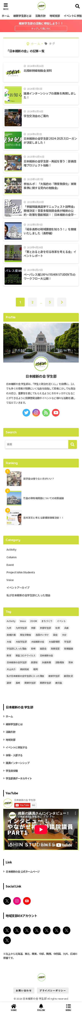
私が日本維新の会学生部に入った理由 (28, 595)
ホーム (6, 16)
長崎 (18, 682)
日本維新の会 (46, 655)
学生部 (67, 641)
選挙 (9, 682)
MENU (68, 1010)
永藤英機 (46, 662)
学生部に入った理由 (17, 648)
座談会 (43, 648)
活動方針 (40, 16)
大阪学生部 (21, 641)
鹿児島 (58, 682)
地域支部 (55, 16)
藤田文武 (68, 675)
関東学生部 (29, 682)
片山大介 (11, 669)
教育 (9, 655)
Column (11, 557)
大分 (64, 634)
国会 (55, 634)
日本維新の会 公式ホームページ (23, 871)
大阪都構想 (54, 641)
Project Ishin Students (20, 572)
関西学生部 (45, 682)
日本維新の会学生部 (17, 662)
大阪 (9, 641)
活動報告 (59, 662)
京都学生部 (45, 627)
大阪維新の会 (37, 641)
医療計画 (11, 634)
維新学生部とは (22, 16)
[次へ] (61, 302)
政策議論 (68, 648)
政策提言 (55, 648)
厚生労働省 (25, 634)
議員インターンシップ (17, 763)
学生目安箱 (12, 771)
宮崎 (33, 648)
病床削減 (24, 669)
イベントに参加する (16, 747)
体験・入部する (14, 755)
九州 (9, 627)
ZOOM (33, 621)
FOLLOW (41, 1010)
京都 (33, 627)
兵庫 (66, 627)
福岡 (35, 669)
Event (10, 565)
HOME (13, 1010)
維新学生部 (53, 675)
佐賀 (57, 627)
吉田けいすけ (42, 634)
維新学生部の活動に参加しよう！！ (41, 23)
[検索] (72, 444)
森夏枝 (34, 662)
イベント (61, 621)
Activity (11, 549)
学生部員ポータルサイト (19, 778)
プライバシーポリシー (52, 990)
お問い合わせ (24, 990)
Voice (10, 580)
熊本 (70, 662)
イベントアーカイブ (18, 587)
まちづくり (46, 621)
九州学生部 (21, 627)
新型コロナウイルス (25, 655)
